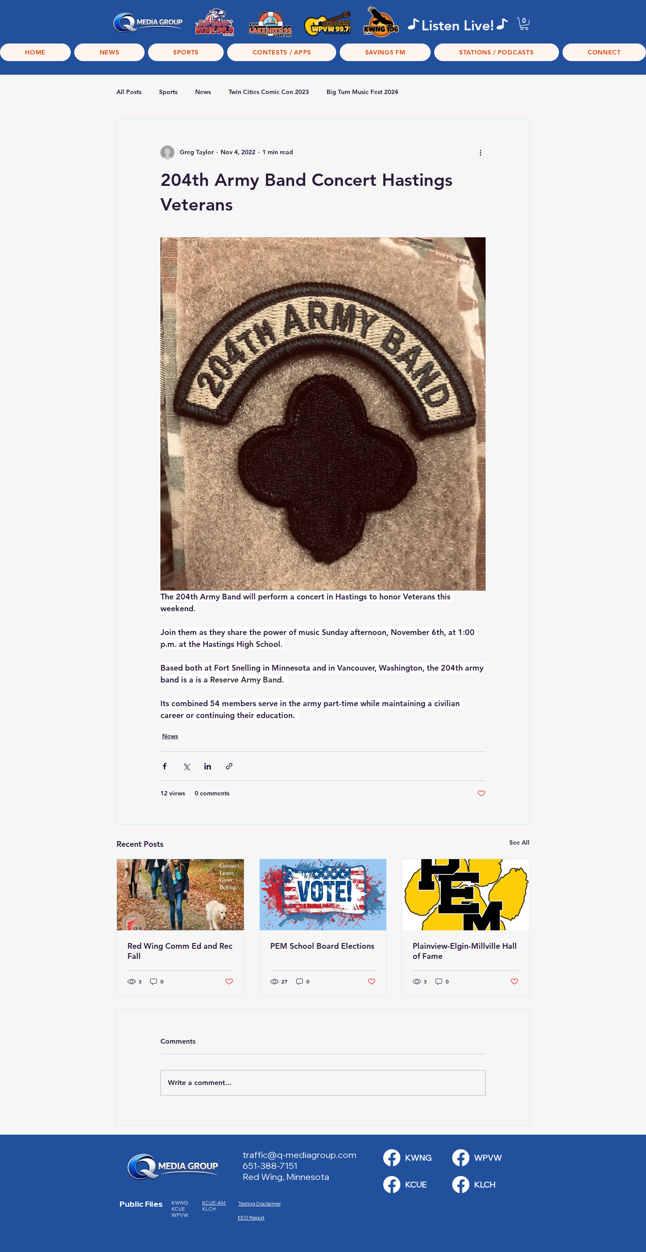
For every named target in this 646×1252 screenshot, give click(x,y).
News (203, 92)
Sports (168, 92)
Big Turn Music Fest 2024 (362, 92)
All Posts (129, 92)
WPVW (180, 1215)
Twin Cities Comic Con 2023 (269, 92)
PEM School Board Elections (322, 946)
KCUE (178, 1209)
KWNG (181, 1203)
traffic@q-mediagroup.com (299, 1154)
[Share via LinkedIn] (207, 766)
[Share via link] (229, 766)
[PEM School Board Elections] (323, 894)
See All (519, 842)
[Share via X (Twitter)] (186, 766)
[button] (524, 24)
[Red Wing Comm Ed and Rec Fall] (180, 894)
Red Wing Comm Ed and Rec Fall (179, 951)
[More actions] (480, 152)
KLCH (209, 1209)
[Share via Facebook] (164, 766)
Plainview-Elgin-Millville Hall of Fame (465, 951)
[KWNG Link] (391, 1157)
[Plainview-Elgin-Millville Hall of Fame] (465, 894)
